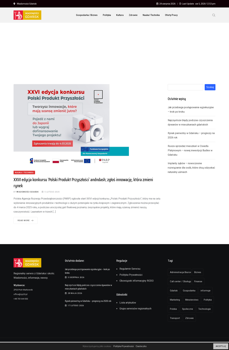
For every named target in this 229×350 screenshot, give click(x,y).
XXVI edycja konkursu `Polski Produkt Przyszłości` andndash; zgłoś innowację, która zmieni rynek (83, 182)
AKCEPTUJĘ (221, 346)
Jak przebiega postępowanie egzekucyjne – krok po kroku (87, 271)
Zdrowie (133, 15)
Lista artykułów (127, 302)
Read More (24, 220)
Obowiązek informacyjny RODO (136, 280)
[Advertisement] (114, 48)
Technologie (204, 309)
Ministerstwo (191, 299)
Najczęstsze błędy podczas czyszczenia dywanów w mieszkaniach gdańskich (88, 286)
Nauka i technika (151, 15)
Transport (175, 318)
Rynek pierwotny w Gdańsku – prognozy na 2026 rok (88, 301)
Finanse (198, 281)
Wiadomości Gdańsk (28, 192)
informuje (205, 290)
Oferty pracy (171, 15)
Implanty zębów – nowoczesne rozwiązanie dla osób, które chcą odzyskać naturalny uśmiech (191, 168)
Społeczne (187, 309)
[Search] (213, 15)
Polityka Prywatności (130, 274)
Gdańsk (174, 290)
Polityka (107, 15)
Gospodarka (189, 290)
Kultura (120, 15)
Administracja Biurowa (180, 272)
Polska (173, 309)
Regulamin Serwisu (129, 268)
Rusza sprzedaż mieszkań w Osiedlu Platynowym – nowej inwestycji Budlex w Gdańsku (190, 150)
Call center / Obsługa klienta (180, 281)
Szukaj (210, 87)
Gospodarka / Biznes (87, 15)
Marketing (175, 299)
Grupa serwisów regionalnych (135, 308)
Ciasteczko (141, 346)
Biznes (197, 272)
